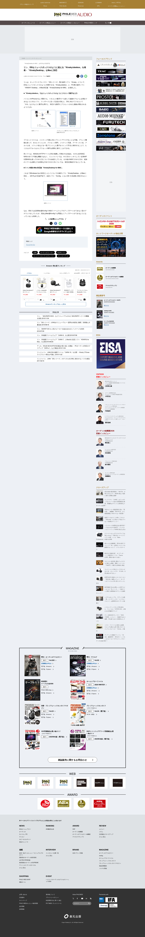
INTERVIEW (51, 849)
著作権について (50, 894)
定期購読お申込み (46, 663)
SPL (98, 6)
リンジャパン (30, 244)
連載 (21, 849)
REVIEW (102, 825)
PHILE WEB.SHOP (24, 879)
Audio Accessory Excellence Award (112, 278)
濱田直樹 (108, 422)
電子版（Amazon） (46, 666)
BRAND (75, 849)
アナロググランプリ (78, 837)
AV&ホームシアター (25, 829)
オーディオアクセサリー (106, 853)
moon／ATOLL (116, 2)
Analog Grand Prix (109, 287)
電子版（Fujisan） (46, 669)
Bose (45, 6)
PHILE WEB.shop (46, 690)
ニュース (28, 58)
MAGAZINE (72, 648)
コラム (101, 832)
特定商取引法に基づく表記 (53, 900)
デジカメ (21, 837)
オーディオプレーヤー (47, 252)
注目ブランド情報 (77, 853)
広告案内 (21, 897)
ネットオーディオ (63, 256)
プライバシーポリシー (52, 897)
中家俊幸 (108, 411)
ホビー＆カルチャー (25, 839)
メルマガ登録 (103, 868)
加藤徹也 (108, 476)
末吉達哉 (108, 453)
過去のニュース (23, 842)
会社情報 (21, 906)
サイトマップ (23, 900)
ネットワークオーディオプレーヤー (44, 256)
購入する (106, 305)
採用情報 (21, 909)
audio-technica (45, 2)
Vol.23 (51, 711)
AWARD (75, 825)
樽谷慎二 (108, 443)
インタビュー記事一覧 (52, 853)
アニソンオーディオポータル (27, 865)
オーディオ (22, 832)
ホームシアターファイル (106, 858)
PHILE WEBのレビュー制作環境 (28, 903)
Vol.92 (96, 660)
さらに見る (102, 837)
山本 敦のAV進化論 (24, 860)
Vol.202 (52, 660)
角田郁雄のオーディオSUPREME (28, 862)
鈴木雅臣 (108, 464)
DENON (80, 2)
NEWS (22, 825)
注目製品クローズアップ (106, 834)
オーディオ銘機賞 (77, 832)
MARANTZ (63, 2)
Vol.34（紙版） (91, 714)
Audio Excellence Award (110, 269)
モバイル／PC (23, 834)
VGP (73, 829)
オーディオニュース (36, 58)
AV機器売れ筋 (50, 829)
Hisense (81, 6)
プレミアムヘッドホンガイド (107, 861)
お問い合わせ (23, 894)
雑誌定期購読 (103, 866)
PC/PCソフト (61, 252)
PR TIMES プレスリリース (53, 903)
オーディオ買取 (116, 6)
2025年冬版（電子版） (57, 737)
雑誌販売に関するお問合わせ (72, 759)
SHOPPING (24, 876)
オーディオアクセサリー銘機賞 (81, 834)
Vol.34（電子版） (100, 711)
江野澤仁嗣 (108, 386)
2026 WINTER (99, 684)
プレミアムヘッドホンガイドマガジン (110, 863)
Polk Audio (63, 6)
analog (101, 855)
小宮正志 (108, 396)
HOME (23, 58)
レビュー (101, 829)
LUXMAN (98, 2)
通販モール (22, 882)
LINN (35, 252)
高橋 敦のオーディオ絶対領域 (27, 857)
